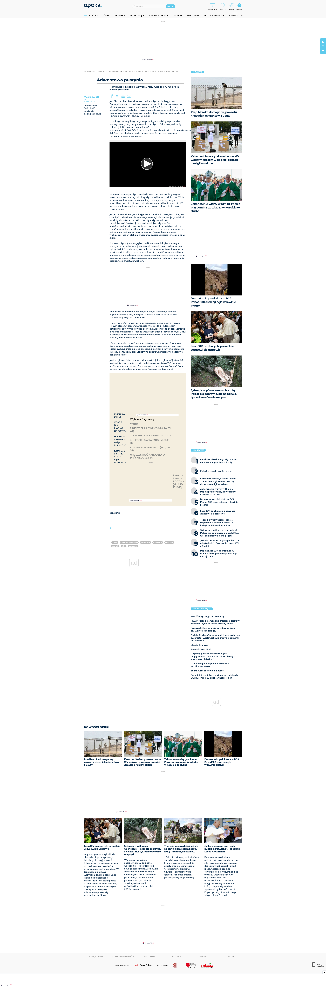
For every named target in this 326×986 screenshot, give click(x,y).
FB (112, 96)
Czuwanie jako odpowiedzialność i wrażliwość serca (210, 665)
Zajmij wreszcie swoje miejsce (207, 670)
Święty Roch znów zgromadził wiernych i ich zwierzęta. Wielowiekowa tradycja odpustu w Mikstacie (215, 638)
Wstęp (134, 423)
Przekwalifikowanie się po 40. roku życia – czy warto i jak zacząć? (214, 629)
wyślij (129, 96)
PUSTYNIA (115, 546)
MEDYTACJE (169, 542)
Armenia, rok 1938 (201, 649)
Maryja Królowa (199, 644)
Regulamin (149, 957)
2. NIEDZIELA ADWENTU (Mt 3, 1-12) (150, 435)
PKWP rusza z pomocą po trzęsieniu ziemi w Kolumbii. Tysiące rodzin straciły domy (215, 622)
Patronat (204, 957)
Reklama (176, 957)
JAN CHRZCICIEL (145, 542)
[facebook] (323, 42)
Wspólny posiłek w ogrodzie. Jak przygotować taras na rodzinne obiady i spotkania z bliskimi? (213, 656)
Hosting (231, 957)
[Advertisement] (163, 40)
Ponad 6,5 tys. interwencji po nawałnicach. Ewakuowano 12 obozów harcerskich (214, 676)
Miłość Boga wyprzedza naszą (207, 616)
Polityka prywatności (122, 957)
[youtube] (323, 50)
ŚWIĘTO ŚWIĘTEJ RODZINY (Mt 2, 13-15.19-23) (178, 481)
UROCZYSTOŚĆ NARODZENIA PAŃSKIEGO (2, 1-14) (147, 456)
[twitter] (323, 46)
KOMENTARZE (157, 542)
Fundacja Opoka (95, 957)
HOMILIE (114, 542)
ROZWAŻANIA (133, 546)
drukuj (123, 96)
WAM (92, 101)
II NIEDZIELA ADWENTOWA (129, 542)
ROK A (124, 546)
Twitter (118, 96)
